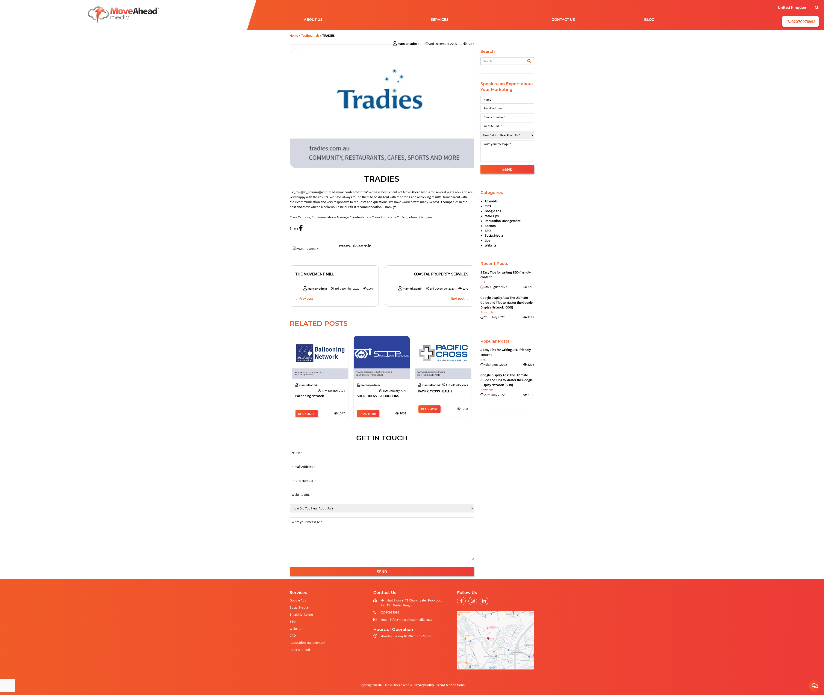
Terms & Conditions (450, 685)
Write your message (307, 522)
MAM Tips (492, 216)
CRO (488, 206)
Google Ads (493, 211)
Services (439, 20)
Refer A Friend (300, 649)
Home (294, 35)
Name (297, 452)
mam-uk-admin (408, 43)
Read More (306, 413)
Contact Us (563, 20)
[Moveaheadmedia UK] (123, 14)
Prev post (306, 298)
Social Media (494, 235)
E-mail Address (303, 466)
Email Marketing (301, 614)
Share (294, 228)
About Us (313, 20)
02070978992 (803, 22)
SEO (488, 230)
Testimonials (310, 35)
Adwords (491, 201)
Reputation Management (502, 221)
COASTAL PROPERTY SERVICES (441, 273)
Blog (649, 20)
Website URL (302, 494)
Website (490, 245)
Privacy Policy (424, 685)
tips (487, 240)
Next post (457, 298)
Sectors (490, 226)
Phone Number (304, 480)
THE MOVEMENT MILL (314, 273)
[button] (817, 8)
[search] (529, 61)
